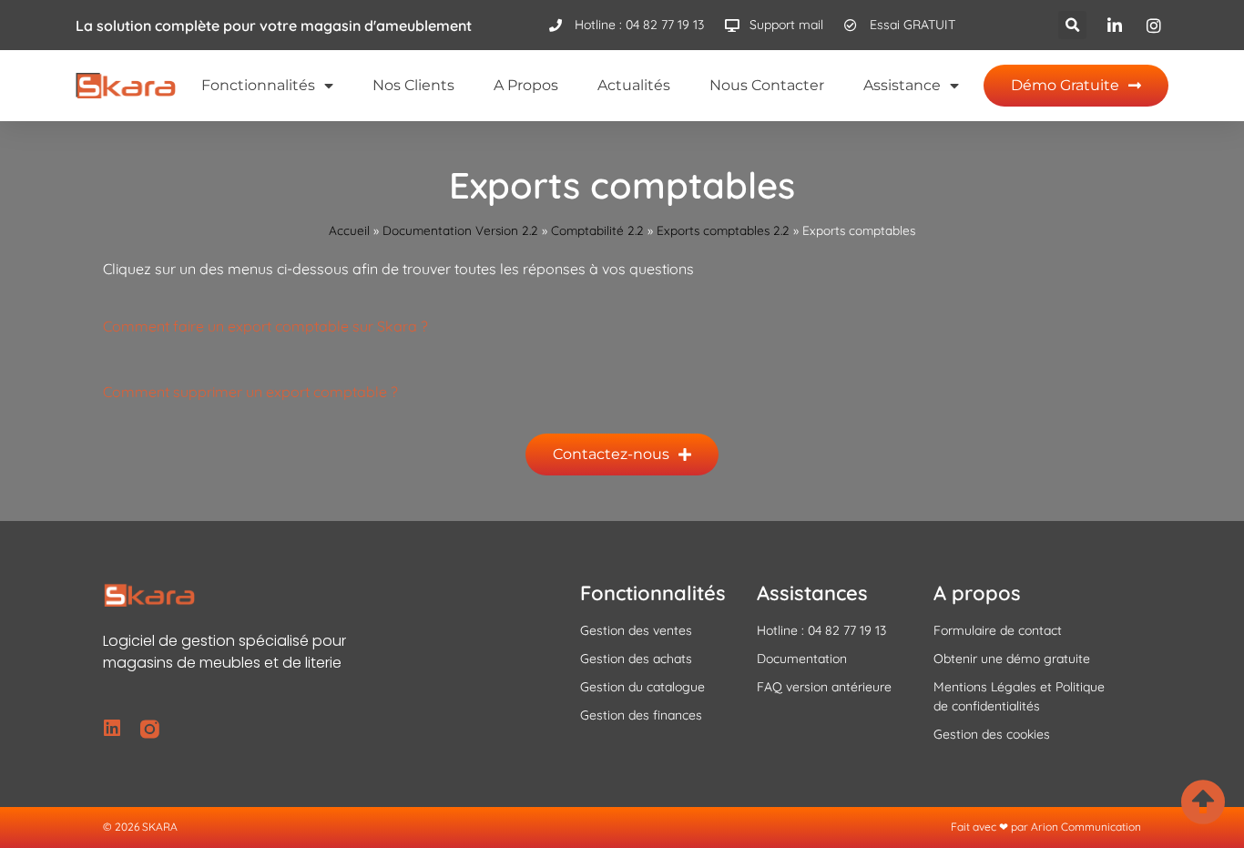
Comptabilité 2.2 (597, 230)
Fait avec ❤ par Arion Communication (1046, 826)
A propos (526, 85)
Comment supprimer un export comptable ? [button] (250, 392)
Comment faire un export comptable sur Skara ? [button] (265, 326)
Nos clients (413, 85)
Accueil (349, 230)
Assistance (902, 85)
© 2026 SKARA (140, 826)
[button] (1072, 25)
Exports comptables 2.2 (723, 230)
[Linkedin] (112, 729)
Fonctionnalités (258, 85)
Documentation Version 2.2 (460, 230)
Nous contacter (766, 85)
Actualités (633, 85)
